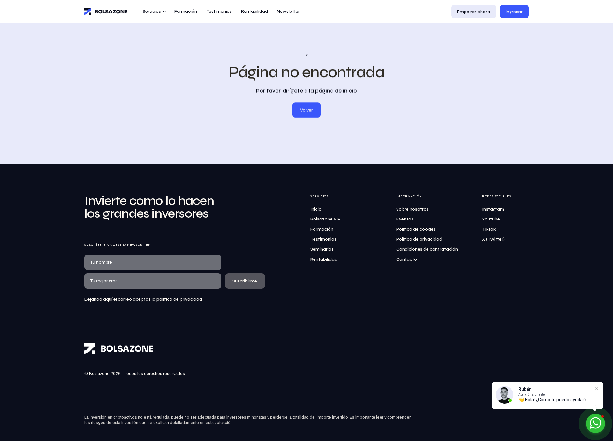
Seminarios (322, 249)
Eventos (404, 219)
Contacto (406, 259)
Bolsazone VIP (325, 219)
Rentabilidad (323, 259)
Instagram (493, 209)
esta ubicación (219, 423)
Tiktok (489, 229)
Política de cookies (416, 229)
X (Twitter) (493, 239)
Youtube (491, 219)
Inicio (316, 209)
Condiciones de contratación (427, 249)
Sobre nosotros (412, 209)
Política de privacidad (419, 239)
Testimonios (323, 239)
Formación (321, 229)
